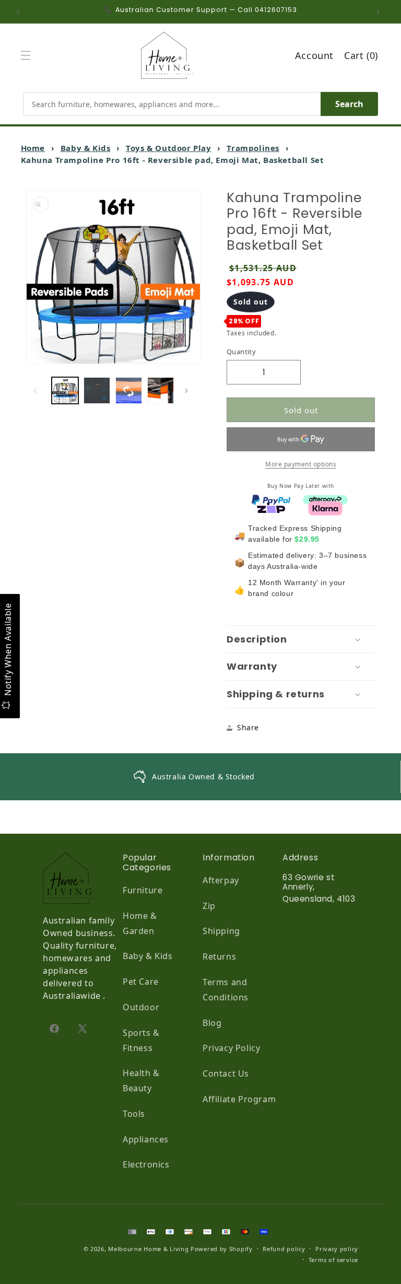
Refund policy (284, 1249)
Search (349, 104)
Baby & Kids (86, 148)
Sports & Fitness (141, 1040)
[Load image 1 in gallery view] (65, 390)
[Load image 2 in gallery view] (97, 390)
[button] (28, 55)
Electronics (146, 1164)
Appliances (146, 1139)
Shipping (221, 931)
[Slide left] (37, 390)
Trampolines (253, 148)
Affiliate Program (239, 1099)
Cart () (361, 55)
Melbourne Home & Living (148, 1249)
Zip (209, 906)
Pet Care (141, 981)
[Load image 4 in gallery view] (160, 390)
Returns (219, 956)
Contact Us (226, 1073)
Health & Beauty (141, 1080)
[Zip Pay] (270, 507)
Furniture (142, 890)
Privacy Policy (231, 1048)
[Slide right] (189, 390)
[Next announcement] (380, 11)
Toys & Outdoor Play (168, 148)
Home (33, 148)
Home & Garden (140, 923)
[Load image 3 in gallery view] (128, 390)
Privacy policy (336, 1249)
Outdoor (141, 1007)
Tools (134, 1113)
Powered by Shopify (222, 1249)
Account (314, 55)
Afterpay (221, 880)
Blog (212, 1023)
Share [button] (248, 727)
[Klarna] (325, 507)
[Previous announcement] (20, 11)
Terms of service (333, 1260)
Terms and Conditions (226, 989)
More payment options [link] (300, 464)
